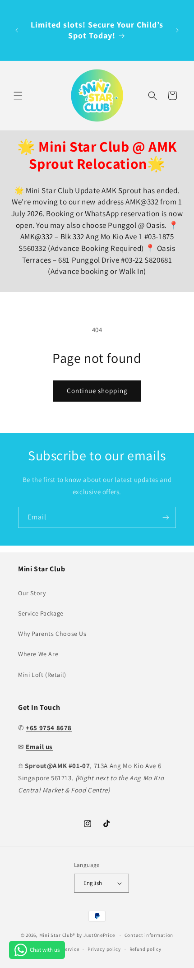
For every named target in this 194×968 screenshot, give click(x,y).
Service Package (41, 613)
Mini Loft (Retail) (42, 675)
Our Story (32, 593)
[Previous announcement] (17, 30)
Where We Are (38, 654)
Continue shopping (97, 390)
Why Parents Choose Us (52, 634)
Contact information (149, 935)
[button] (18, 96)
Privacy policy (104, 949)
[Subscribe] (166, 517)
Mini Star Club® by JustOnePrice (77, 935)
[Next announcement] (177, 30)
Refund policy (145, 949)
